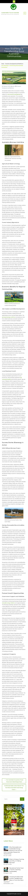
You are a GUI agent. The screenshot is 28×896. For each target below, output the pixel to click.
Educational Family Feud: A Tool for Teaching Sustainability (16, 869)
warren (13, 86)
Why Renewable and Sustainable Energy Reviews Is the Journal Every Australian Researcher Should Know (13, 850)
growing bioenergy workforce (8, 317)
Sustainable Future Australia (10, 12)
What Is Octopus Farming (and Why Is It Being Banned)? (16, 861)
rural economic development (13, 94)
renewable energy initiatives (8, 603)
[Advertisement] (14, 31)
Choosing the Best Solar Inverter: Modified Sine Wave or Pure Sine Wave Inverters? (13, 879)
